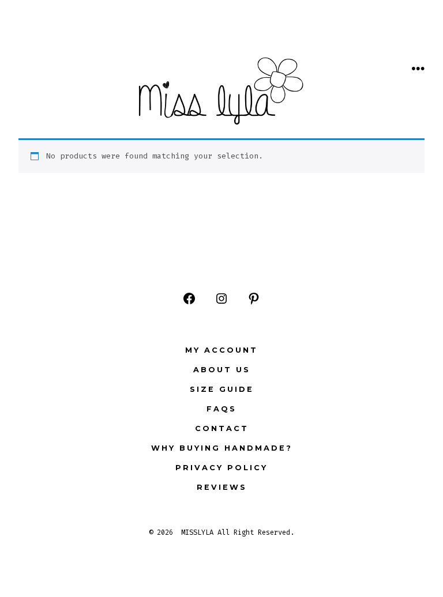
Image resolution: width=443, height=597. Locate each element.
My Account (221, 350)
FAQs (221, 409)
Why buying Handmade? (221, 448)
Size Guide (222, 389)
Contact (222, 428)
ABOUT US (221, 369)
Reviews (222, 487)
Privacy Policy (221, 467)
